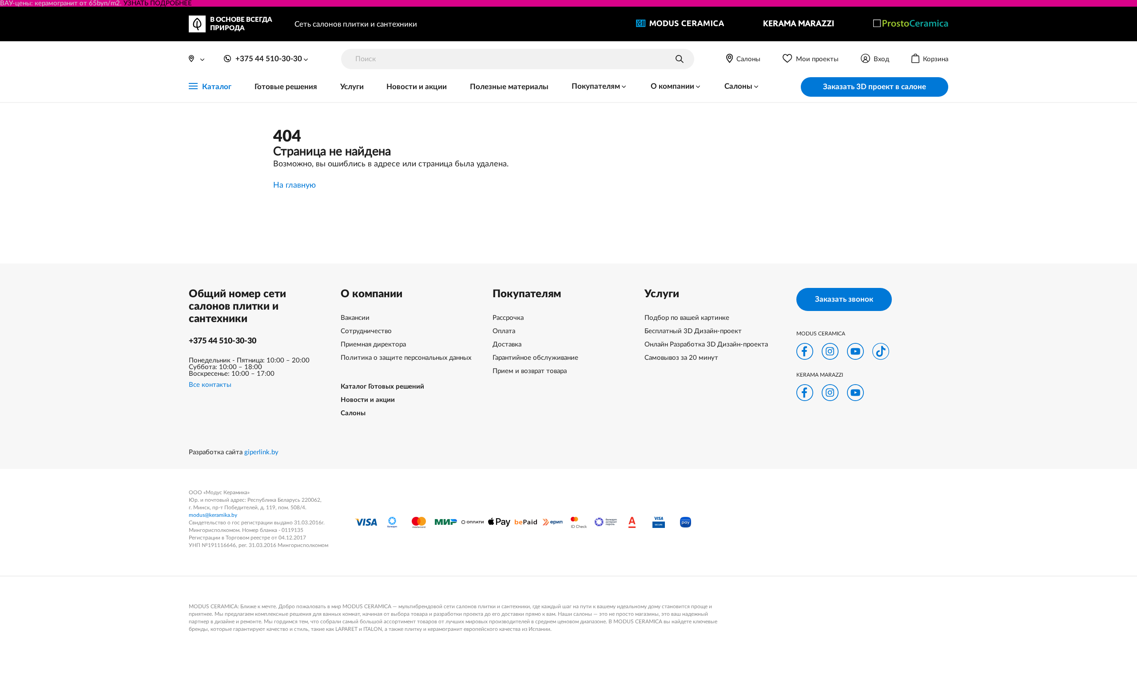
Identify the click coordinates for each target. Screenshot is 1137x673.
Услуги (352, 87)
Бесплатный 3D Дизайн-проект (693, 331)
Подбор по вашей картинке (686, 318)
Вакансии (355, 318)
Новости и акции (416, 87)
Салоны (353, 413)
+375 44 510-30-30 (222, 341)
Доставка (507, 344)
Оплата (504, 331)
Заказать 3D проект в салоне (874, 87)
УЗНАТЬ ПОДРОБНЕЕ (157, 3)
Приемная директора (373, 344)
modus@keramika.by (213, 515)
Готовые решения (285, 87)
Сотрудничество (366, 331)
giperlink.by (261, 452)
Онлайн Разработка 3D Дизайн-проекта (706, 344)
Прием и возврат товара (530, 371)
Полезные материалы (509, 87)
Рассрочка (508, 318)
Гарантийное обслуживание (535, 357)
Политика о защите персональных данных (406, 357)
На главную (294, 185)
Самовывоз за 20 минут (681, 357)
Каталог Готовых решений (382, 386)
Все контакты (210, 385)
